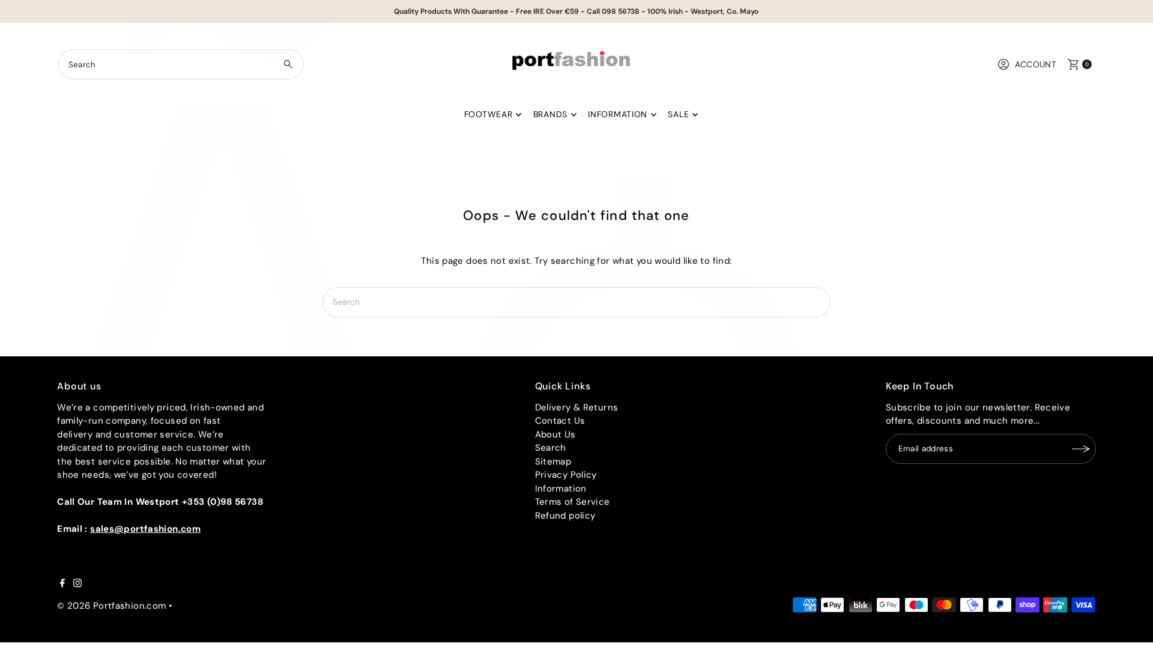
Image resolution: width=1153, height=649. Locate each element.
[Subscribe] (1081, 449)
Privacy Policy (566, 475)
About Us (555, 434)
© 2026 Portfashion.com (111, 606)
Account (1035, 64)
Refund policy (565, 516)
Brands (550, 114)
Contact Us (560, 421)
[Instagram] (77, 584)
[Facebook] (62, 584)
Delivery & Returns (577, 407)
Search (550, 448)
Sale (678, 114)
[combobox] (181, 64)
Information (617, 114)
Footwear (488, 114)
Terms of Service (572, 502)
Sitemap (553, 462)
